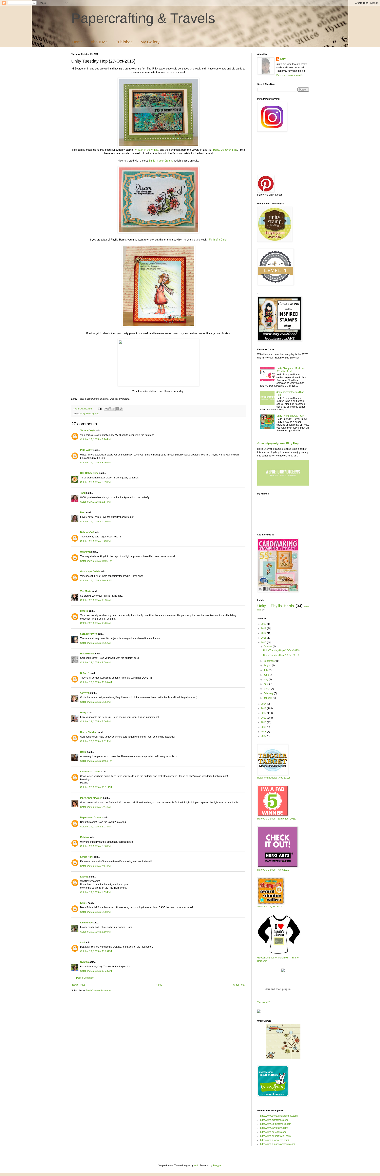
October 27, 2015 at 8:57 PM (95, 501)
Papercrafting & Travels (143, 18)
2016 (264, 637)
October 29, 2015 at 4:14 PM (95, 866)
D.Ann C (84, 673)
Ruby (83, 712)
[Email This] (106, 409)
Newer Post (78, 984)
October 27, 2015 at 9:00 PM (95, 521)
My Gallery (150, 42)
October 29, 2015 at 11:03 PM (96, 951)
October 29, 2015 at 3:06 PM (95, 846)
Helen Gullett (87, 653)
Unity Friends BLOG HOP (290, 415)
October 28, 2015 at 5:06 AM (95, 643)
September (270, 661)
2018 (264, 628)
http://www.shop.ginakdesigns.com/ (279, 1115)
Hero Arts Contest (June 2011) (273, 869)
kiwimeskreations (90, 771)
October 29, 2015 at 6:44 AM (95, 807)
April (266, 684)
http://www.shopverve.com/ (274, 1140)
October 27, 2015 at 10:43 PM (96, 580)
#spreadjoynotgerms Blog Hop (278, 443)
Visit (263, 1002)
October (268, 646)
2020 (264, 624)
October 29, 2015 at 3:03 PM (95, 826)
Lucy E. (84, 876)
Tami (83, 493)
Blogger (217, 1165)
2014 (264, 704)
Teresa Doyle (87, 430)
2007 (264, 736)
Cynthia (84, 962)
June (267, 674)
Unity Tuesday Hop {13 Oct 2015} (281, 655)
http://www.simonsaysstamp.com (277, 1144)
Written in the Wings (146, 149)
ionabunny (86, 922)
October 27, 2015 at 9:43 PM (95, 541)
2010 (264, 722)
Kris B (83, 903)
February (269, 693)
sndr (196, 1165)
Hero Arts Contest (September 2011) (276, 818)
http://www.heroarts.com (273, 1132)
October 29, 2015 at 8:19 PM (95, 931)
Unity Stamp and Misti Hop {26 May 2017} (290, 370)
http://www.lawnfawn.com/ (274, 1128)
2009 (264, 727)
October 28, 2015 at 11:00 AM (96, 682)
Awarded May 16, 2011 (269, 906)
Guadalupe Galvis (90, 571)
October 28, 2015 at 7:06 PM (95, 721)
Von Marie (85, 591)
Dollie (83, 752)
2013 (264, 708)
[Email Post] (99, 408)
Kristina (84, 837)
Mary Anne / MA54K (91, 798)
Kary (283, 59)
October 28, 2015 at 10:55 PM (96, 761)
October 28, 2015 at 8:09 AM (95, 662)
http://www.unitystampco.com (275, 1124)
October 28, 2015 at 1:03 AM (95, 600)
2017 (264, 633)
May (266, 679)
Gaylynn (84, 692)
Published (124, 42)
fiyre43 (84, 610)
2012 (264, 713)
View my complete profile (289, 75)
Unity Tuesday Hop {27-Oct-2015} (281, 650)
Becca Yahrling (88, 732)
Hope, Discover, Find (225, 149)
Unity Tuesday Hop (89, 413)
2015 (264, 642)
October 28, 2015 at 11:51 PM (96, 787)
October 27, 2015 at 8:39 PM (95, 482)
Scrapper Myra (88, 633)
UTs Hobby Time (89, 473)
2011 (264, 717)
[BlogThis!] (110, 409)
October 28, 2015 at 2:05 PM (95, 702)
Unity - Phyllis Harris (275, 606)
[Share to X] (114, 409)
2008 (264, 731)
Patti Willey (86, 450)
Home (77, 42)
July (266, 670)
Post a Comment (85, 977)
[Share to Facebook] (117, 409)
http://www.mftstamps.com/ (274, 1120)
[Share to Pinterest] (121, 409)
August (268, 665)
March (267, 688)
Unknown (85, 551)
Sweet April (86, 857)
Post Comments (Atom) (98, 990)
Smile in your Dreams (161, 160)
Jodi (82, 942)
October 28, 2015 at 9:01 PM (95, 741)
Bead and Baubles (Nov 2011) (273, 777)
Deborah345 (87, 532)
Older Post (238, 984)
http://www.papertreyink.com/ (275, 1136)
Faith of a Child (217, 239)
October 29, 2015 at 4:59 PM (95, 892)
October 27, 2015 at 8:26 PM (95, 439)
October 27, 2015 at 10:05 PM (96, 561)
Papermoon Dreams (91, 817)
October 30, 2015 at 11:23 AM (96, 971)
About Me (99, 42)
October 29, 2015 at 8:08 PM (95, 912)
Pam (82, 512)
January (268, 698)
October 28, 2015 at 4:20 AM (95, 623)
